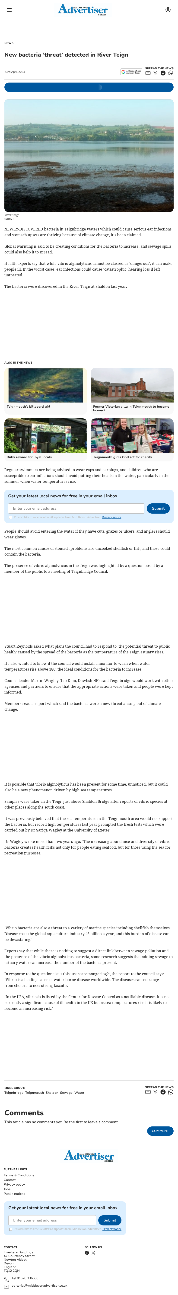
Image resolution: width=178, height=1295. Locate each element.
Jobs (7, 1189)
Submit (158, 508)
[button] (9, 10)
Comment (160, 1131)
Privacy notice (111, 517)
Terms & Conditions (19, 1175)
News (8, 43)
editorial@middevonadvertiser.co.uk (39, 1286)
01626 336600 (27, 1278)
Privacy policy (14, 1184)
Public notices (14, 1194)
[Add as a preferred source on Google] (131, 71)
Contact (10, 1180)
